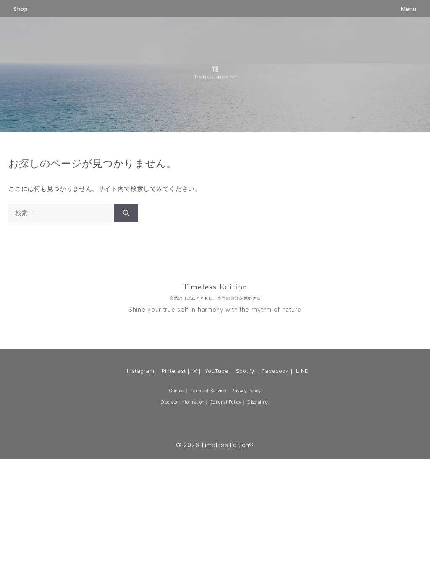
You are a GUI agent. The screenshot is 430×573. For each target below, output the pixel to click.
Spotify (245, 370)
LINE (302, 370)
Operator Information (182, 401)
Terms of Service (208, 390)
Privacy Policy (246, 390)
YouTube (216, 370)
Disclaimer (258, 401)
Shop (20, 9)
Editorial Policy (225, 401)
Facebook (275, 370)
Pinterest (174, 370)
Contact (177, 390)
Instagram (140, 370)
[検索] (126, 213)
